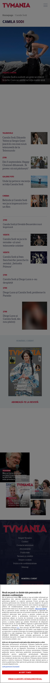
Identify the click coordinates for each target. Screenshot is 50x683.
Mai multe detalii (41, 609)
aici (18, 628)
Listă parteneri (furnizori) (10, 667)
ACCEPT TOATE (25, 672)
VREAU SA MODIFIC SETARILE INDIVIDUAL (25, 679)
